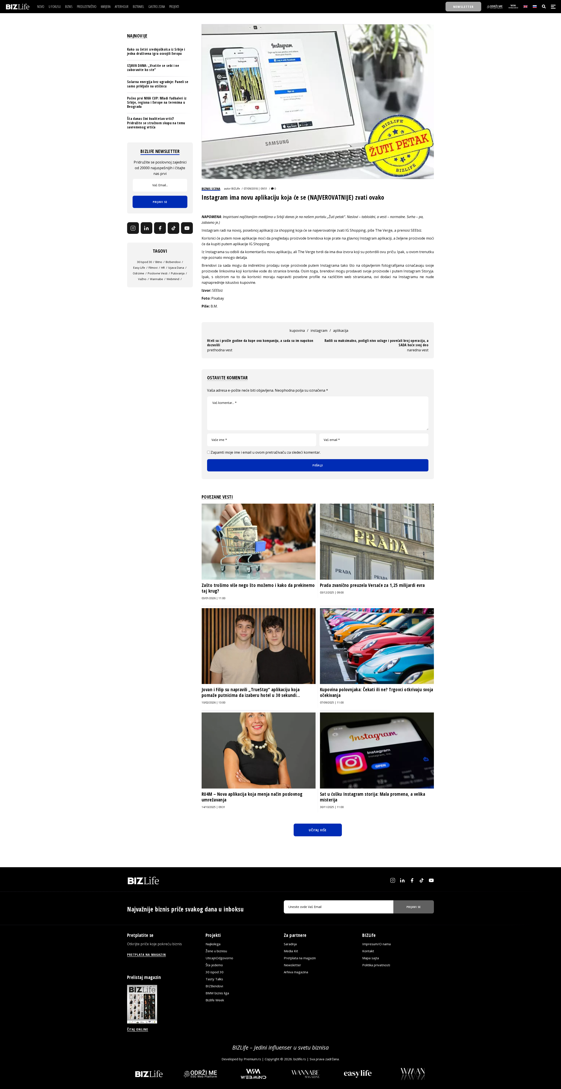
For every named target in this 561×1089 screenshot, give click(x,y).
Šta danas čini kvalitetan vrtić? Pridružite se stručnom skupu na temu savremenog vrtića (156, 123)
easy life (139, 268)
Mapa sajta (370, 958)
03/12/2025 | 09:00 (332, 592)
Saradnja (290, 944)
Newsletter (292, 965)
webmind (173, 279)
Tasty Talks (214, 979)
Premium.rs (252, 1059)
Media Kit (291, 951)
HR (163, 268)
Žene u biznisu (216, 951)
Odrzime (138, 273)
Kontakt (368, 951)
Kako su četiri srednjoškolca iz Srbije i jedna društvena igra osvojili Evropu (156, 51)
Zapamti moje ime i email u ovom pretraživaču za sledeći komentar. (266, 452)
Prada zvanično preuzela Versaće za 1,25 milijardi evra (372, 585)
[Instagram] (133, 228)
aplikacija (340, 330)
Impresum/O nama (376, 944)
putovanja (178, 273)
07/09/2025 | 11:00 (332, 702)
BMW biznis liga (217, 993)
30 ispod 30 (144, 262)
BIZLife (235, 188)
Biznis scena (211, 188)
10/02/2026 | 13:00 (213, 702)
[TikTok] (173, 228)
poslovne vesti (157, 273)
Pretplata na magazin (300, 958)
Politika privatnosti (376, 965)
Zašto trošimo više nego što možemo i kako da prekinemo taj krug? (258, 588)
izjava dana (176, 268)
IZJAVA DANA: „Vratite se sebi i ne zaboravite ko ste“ (153, 67)
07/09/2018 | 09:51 (255, 188)
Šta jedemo (214, 965)
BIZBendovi (214, 986)
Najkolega (213, 944)
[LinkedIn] (147, 228)
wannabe (156, 279)
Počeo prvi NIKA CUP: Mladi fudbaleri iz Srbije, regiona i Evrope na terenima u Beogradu (156, 102)
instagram (319, 330)
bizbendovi (173, 262)
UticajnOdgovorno (219, 958)
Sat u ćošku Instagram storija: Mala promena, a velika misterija (372, 797)
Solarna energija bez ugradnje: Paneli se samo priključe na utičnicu (157, 84)
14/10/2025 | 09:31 (213, 807)
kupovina (297, 330)
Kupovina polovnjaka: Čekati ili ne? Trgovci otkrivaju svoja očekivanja (376, 692)
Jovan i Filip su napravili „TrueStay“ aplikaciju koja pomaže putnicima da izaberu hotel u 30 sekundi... (251, 692)
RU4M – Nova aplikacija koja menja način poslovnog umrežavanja (252, 797)
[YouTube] (187, 228)
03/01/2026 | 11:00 (213, 598)
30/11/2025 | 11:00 (332, 807)
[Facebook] (160, 228)
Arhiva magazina (296, 972)
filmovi (153, 268)
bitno (158, 262)
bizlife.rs (299, 1059)
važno (142, 279)
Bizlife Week (215, 1000)
